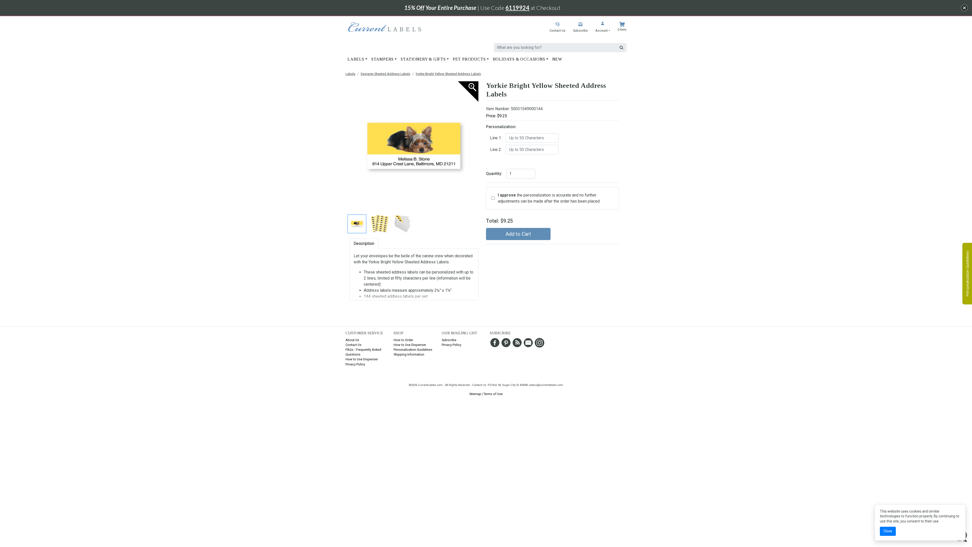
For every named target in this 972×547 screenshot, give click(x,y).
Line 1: (496, 137)
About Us (352, 340)
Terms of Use (493, 394)
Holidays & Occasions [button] (519, 59)
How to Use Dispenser (362, 359)
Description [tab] (364, 243)
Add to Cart (518, 234)
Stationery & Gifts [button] (423, 59)
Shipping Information (409, 354)
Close (887, 531)
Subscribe (449, 340)
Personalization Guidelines (413, 349)
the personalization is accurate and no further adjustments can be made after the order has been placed (549, 198)
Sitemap (475, 394)
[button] (602, 27)
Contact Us (353, 345)
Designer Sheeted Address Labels (385, 74)
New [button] (557, 59)
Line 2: (496, 149)
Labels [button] (356, 59)
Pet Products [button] (469, 59)
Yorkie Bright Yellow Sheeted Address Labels (448, 74)
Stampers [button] (382, 59)
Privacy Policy (355, 364)
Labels (350, 74)
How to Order (403, 340)
